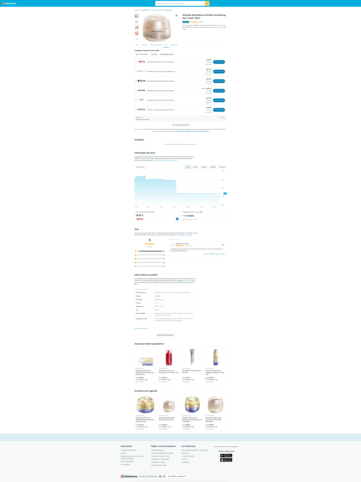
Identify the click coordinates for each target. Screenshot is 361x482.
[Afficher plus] (136, 62)
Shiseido (157, 296)
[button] (137, 39)
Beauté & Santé (145, 10)
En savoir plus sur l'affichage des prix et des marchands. (191, 131)
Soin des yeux (168, 10)
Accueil (136, 10)
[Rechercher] (207, 3)
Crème (157, 310)
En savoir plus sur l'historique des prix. (165, 160)
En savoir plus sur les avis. (184, 235)
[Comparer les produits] (176, 16)
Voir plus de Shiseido (141, 328)
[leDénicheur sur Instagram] (164, 476)
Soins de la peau (157, 10)
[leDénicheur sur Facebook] (160, 476)
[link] (198, 248)
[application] (180, 189)
